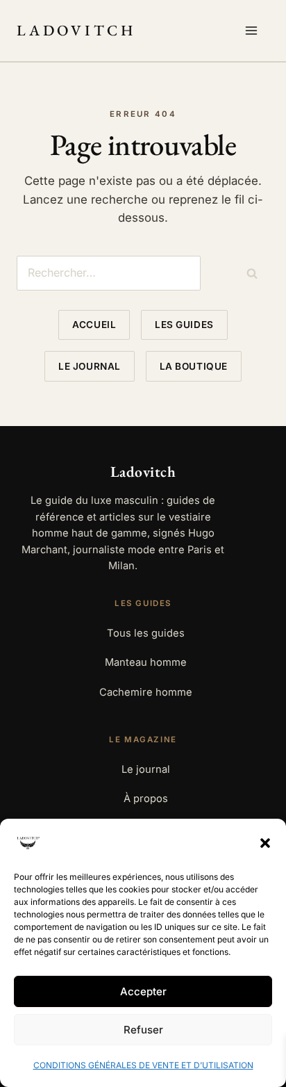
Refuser (143, 1029)
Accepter (143, 991)
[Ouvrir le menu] (254, 30)
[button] (265, 843)
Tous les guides (146, 633)
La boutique (194, 366)
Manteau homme (146, 662)
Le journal (89, 366)
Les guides (184, 324)
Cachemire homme (145, 692)
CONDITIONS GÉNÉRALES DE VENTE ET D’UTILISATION (143, 1065)
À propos (146, 798)
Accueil (94, 324)
